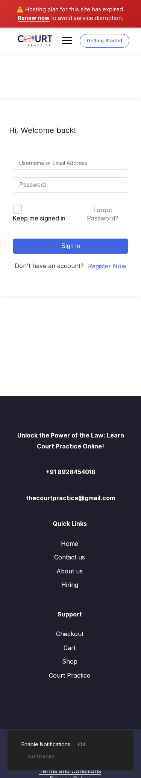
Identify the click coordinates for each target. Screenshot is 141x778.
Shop (69, 661)
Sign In (70, 246)
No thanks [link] (41, 756)
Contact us (69, 557)
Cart (70, 648)
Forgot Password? (102, 214)
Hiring (69, 585)
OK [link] (82, 744)
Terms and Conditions (70, 771)
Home (69, 543)
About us (69, 571)
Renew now (34, 18)
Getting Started (104, 40)
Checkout (69, 634)
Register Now (107, 266)
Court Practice (69, 675)
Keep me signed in (39, 218)
